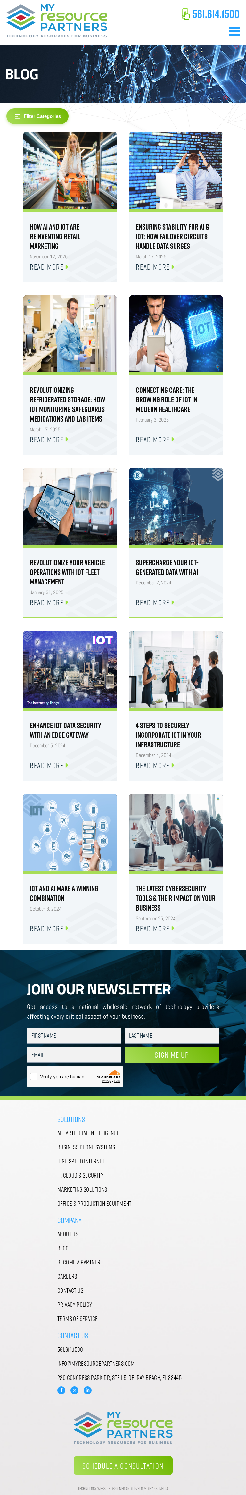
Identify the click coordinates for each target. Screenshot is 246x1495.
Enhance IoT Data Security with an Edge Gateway (65, 730)
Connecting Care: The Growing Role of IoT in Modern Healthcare (166, 399)
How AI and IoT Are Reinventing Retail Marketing (55, 236)
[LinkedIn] (88, 1390)
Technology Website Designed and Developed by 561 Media (123, 1488)
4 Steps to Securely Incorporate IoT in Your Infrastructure (168, 734)
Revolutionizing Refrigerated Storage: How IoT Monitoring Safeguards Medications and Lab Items (67, 404)
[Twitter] (74, 1390)
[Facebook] (61, 1390)
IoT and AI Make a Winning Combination (64, 893)
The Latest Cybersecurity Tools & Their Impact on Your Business (176, 898)
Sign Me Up (172, 1055)
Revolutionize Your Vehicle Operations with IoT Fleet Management (67, 572)
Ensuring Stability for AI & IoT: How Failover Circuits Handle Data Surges (172, 236)
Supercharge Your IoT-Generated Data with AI (167, 567)
